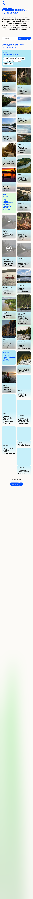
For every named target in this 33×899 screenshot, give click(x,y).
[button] (24, 38)
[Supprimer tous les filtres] (31, 40)
